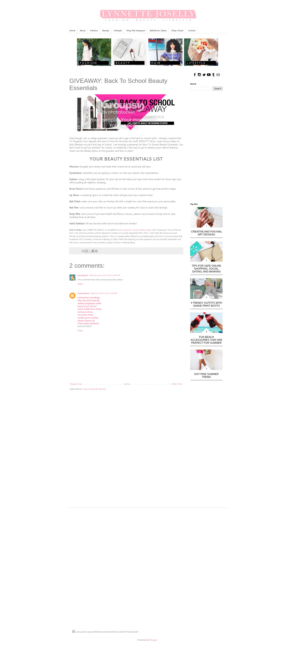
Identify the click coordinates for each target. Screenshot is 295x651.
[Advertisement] (126, 419)
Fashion (94, 30)
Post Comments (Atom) (94, 388)
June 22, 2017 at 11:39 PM (103, 293)
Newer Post (76, 383)
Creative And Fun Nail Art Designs (206, 233)
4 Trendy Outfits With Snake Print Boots (206, 304)
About (83, 30)
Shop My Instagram (135, 30)
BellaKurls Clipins (158, 30)
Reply (80, 283)
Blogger (153, 639)
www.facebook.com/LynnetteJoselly (134, 230)
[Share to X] (90, 251)
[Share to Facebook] (93, 251)
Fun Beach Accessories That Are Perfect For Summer (206, 339)
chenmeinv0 (83, 293)
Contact (191, 30)
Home (72, 30)
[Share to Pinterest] (96, 251)
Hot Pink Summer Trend (206, 375)
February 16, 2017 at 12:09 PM (104, 275)
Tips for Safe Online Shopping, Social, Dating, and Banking (206, 268)
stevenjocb (83, 275)
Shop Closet (177, 30)
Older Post (177, 383)
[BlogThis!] (86, 251)
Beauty (105, 30)
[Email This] (83, 251)
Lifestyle (118, 30)
